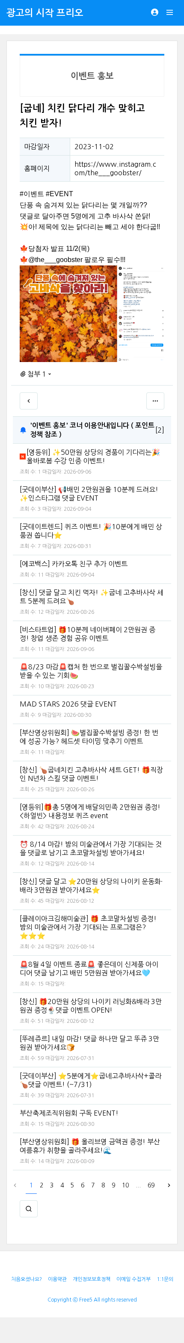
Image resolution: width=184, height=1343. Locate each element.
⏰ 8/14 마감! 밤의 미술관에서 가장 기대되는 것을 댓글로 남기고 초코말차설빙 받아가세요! (91, 848)
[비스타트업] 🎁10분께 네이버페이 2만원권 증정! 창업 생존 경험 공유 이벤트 (87, 634)
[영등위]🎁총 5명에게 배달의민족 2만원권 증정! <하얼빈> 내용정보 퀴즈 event (90, 811)
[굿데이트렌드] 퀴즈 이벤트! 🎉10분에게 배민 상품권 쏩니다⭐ (91, 531)
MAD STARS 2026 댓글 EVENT (68, 704)
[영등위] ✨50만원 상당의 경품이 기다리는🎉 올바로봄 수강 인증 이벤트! (93, 456)
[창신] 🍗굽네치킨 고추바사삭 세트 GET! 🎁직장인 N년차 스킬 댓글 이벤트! (91, 774)
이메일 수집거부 (133, 1279)
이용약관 (57, 1279)
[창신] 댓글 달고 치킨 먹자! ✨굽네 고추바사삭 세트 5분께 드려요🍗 (91, 596)
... (138, 1185)
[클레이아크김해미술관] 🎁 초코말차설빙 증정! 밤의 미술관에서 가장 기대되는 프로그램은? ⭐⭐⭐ (88, 927)
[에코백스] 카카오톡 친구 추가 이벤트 (74, 563)
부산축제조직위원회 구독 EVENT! (69, 1113)
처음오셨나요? (26, 1279)
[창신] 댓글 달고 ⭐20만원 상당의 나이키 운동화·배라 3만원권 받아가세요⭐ (91, 885)
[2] (159, 430)
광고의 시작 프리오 (44, 13)
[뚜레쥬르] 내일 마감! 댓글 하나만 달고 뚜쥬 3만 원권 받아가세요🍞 (89, 1043)
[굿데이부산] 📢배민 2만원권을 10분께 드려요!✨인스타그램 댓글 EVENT (89, 493)
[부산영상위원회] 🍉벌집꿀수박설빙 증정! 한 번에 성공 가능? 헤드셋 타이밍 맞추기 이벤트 (89, 737)
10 (125, 1185)
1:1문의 (165, 1279)
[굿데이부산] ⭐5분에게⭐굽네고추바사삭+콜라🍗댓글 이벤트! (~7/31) (90, 1080)
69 (151, 1185)
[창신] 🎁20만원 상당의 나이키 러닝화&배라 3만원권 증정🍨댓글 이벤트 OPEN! (91, 1005)
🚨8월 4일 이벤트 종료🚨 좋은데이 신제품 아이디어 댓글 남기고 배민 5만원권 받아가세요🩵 (89, 968)
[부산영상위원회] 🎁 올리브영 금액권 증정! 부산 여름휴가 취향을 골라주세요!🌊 (90, 1146)
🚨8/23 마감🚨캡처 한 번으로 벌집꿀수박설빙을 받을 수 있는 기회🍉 (91, 671)
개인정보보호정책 (91, 1279)
